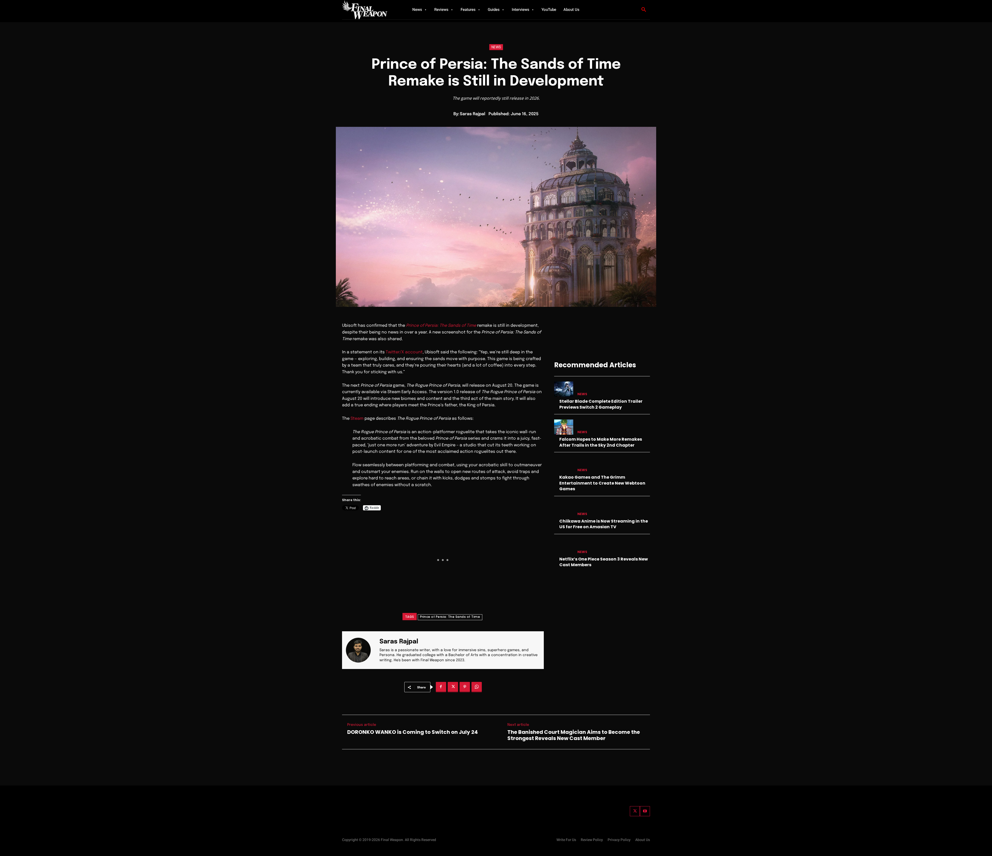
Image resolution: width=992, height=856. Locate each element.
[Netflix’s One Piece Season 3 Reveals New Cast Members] (563, 547)
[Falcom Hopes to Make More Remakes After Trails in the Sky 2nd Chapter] (563, 427)
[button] (644, 10)
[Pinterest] (465, 687)
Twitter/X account (404, 352)
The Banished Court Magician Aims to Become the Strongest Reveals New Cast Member (573, 735)
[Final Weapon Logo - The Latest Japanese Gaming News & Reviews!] (370, 9)
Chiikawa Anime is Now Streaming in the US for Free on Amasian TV (603, 524)
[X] (453, 687)
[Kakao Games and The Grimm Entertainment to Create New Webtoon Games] (563, 465)
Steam (357, 418)
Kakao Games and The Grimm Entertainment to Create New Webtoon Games (602, 483)
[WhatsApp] (476, 687)
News (496, 47)
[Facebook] (441, 687)
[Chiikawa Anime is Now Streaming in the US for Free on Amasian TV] (563, 509)
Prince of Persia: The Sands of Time (450, 616)
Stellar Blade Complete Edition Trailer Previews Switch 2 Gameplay (600, 404)
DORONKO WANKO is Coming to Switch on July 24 (412, 732)
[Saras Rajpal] (361, 650)
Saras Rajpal (472, 114)
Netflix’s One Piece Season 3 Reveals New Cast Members (603, 562)
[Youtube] (645, 811)
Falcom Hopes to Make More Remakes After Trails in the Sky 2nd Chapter (600, 442)
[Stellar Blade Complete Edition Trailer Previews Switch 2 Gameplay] (563, 389)
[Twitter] (635, 811)
